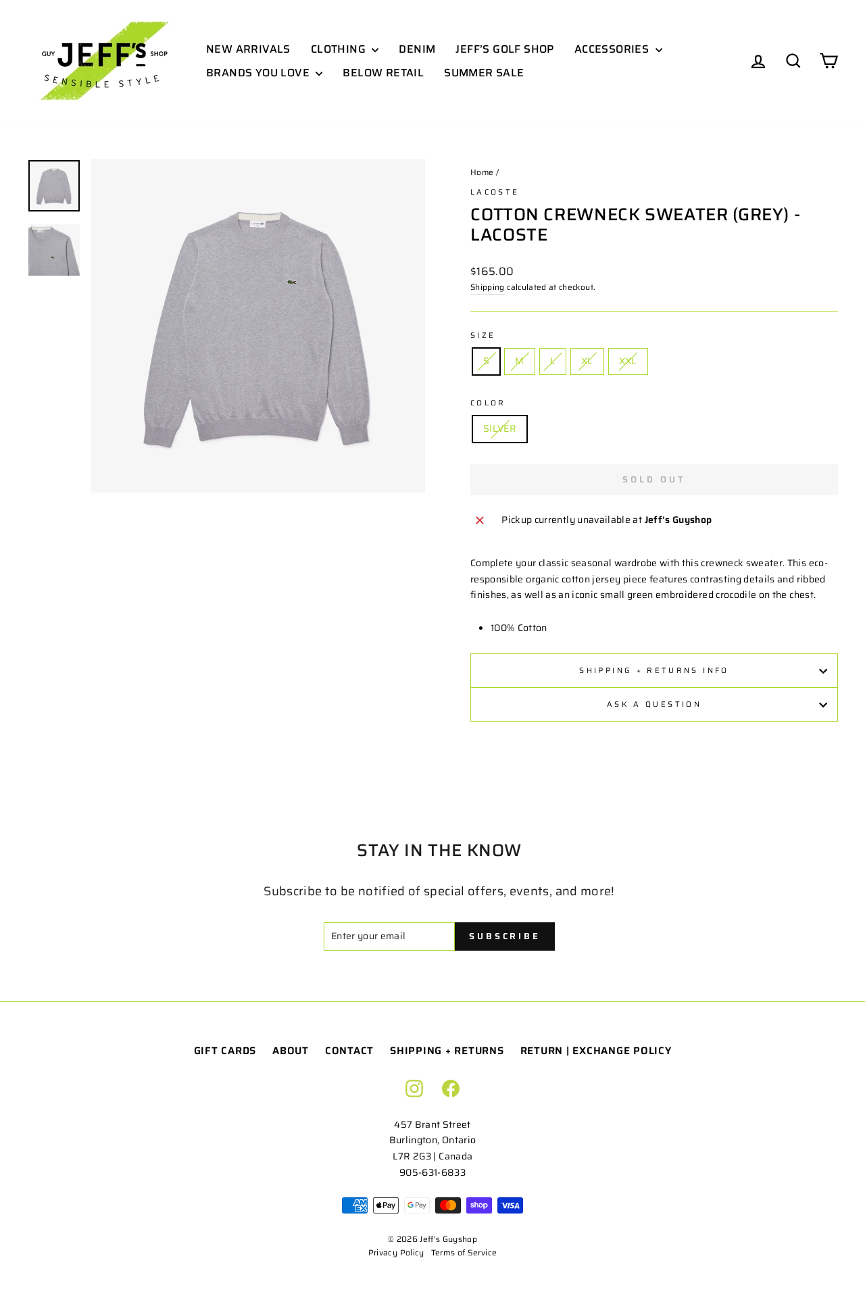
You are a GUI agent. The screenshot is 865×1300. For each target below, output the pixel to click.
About (290, 1051)
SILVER (499, 428)
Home (481, 172)
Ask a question (654, 704)
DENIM (417, 49)
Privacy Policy (396, 1252)
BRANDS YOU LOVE (259, 72)
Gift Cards (225, 1051)
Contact (349, 1051)
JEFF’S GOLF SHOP (504, 49)
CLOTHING (340, 49)
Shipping (487, 286)
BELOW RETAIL (383, 72)
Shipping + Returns (447, 1051)
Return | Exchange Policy (596, 1051)
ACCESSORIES (613, 49)
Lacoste (495, 192)
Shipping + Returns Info (653, 670)
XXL (628, 360)
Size (482, 335)
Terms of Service (464, 1252)
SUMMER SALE (484, 72)
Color (488, 403)
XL (587, 360)
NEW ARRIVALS (248, 49)
